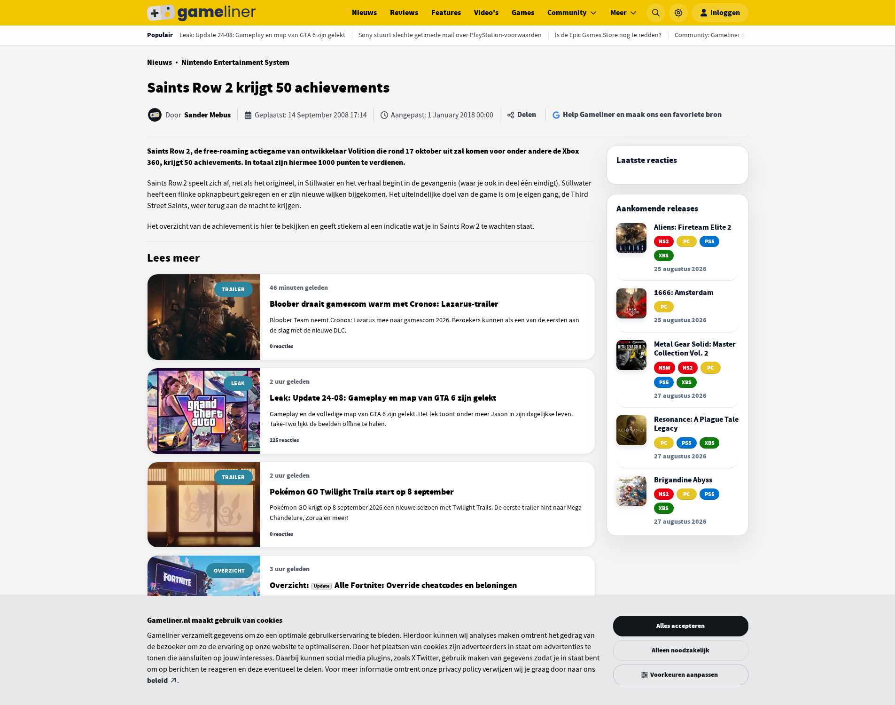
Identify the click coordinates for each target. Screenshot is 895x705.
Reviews (404, 13)
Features (446, 13)
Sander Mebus (207, 115)
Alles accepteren (680, 625)
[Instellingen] (678, 12)
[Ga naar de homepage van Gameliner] (201, 12)
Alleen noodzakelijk (680, 650)
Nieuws (364, 13)
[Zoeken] (655, 12)
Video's (486, 13)
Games (523, 13)
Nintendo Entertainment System (235, 62)
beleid (157, 680)
